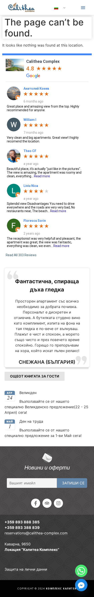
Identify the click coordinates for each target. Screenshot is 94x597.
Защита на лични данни (26, 569)
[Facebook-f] (35, 503)
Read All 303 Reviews (21, 255)
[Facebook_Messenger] (81, 585)
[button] (83, 7)
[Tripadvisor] (47, 503)
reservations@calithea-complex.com (36, 533)
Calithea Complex (43, 61)
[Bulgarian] (58, 8)
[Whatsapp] (81, 571)
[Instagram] (58, 503)
